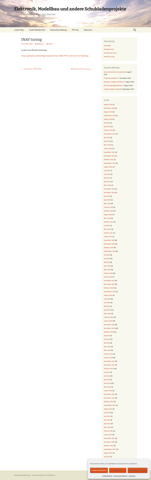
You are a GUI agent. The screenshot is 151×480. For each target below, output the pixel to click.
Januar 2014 (108, 357)
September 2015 (110, 291)
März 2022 (107, 145)
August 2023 (108, 119)
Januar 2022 (108, 148)
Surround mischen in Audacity (114, 72)
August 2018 (108, 214)
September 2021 (110, 163)
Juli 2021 (107, 170)
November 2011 (109, 442)
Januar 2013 (108, 390)
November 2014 (109, 328)
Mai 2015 (107, 306)
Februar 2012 (108, 431)
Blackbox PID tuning (81, 68)
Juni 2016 (107, 258)
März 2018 (107, 218)
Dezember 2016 (109, 240)
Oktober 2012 (108, 401)
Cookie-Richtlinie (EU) (37, 30)
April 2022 (107, 141)
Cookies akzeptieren (99, 470)
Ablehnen (117, 470)
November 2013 (109, 365)
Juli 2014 (107, 335)
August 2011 (108, 453)
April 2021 (107, 181)
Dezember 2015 (109, 280)
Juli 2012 (107, 412)
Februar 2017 (108, 233)
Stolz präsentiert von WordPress (43, 475)
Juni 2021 (107, 174)
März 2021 (107, 185)
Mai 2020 (107, 196)
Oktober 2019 (108, 211)
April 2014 (107, 346)
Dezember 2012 (109, 394)
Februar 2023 (108, 130)
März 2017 (107, 229)
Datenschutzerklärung (120, 476)
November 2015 (109, 284)
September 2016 (110, 251)
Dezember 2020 (109, 189)
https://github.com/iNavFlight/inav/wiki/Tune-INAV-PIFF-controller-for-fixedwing (54, 56)
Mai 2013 (107, 379)
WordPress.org (109, 56)
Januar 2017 (108, 236)
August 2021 (108, 167)
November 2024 (109, 108)
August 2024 (108, 112)
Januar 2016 (108, 277)
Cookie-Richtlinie (107, 476)
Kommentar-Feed (110, 53)
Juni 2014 (107, 339)
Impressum (132, 476)
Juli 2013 (107, 372)
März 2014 (107, 350)
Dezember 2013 (109, 361)
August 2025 (108, 104)
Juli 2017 (107, 225)
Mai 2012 (107, 420)
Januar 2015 (108, 321)
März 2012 (107, 427)
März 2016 (107, 269)
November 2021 (109, 156)
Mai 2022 (107, 137)
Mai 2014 (107, 343)
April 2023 (107, 126)
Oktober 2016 (108, 247)
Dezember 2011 (109, 438)
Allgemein (40, 44)
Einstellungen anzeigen (137, 470)
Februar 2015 (108, 317)
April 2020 (107, 200)
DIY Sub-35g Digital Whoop (113, 85)
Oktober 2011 (108, 446)
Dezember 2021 (109, 152)
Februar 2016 (108, 273)
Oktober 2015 (108, 288)
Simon (50, 44)
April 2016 (107, 266)
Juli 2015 (107, 299)
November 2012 (109, 398)
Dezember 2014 (109, 324)
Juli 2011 (107, 457)
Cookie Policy (19, 30)
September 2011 (110, 449)
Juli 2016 (107, 255)
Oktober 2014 (108, 332)
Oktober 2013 (108, 368)
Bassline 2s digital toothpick (114, 82)
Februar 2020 (108, 207)
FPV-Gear (75, 30)
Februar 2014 (108, 354)
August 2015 (108, 295)
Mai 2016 (107, 262)
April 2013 (107, 383)
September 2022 (110, 134)
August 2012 (108, 409)
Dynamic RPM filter (31, 68)
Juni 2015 (107, 302)
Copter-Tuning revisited (112, 89)
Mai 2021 (107, 178)
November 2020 (109, 192)
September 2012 (110, 405)
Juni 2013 (107, 376)
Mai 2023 (107, 123)
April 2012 (107, 423)
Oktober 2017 (108, 222)
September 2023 (110, 115)
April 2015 (107, 310)
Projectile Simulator (111, 78)
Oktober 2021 (108, 159)
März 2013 (107, 387)
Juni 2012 (107, 416)
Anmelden (107, 45)
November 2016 (109, 244)
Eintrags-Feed (109, 49)
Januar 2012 (108, 435)
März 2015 (107, 313)
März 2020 (107, 203)
